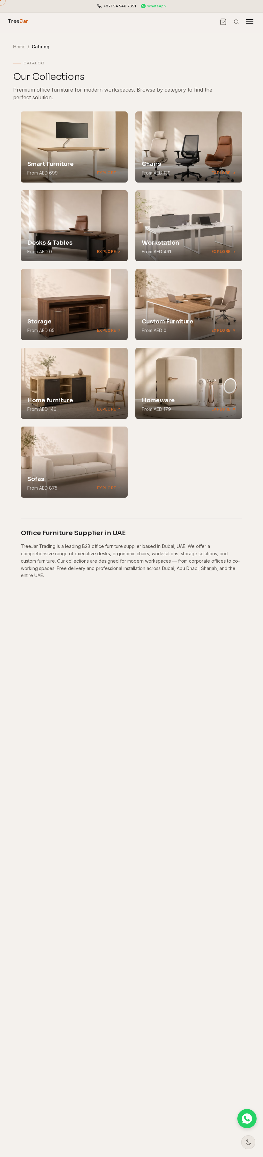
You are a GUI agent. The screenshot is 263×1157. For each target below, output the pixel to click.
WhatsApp (156, 6)
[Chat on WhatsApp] (247, 1118)
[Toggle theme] (248, 1142)
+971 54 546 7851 (120, 6)
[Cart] (223, 22)
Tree (18, 21)
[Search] (236, 22)
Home (19, 46)
